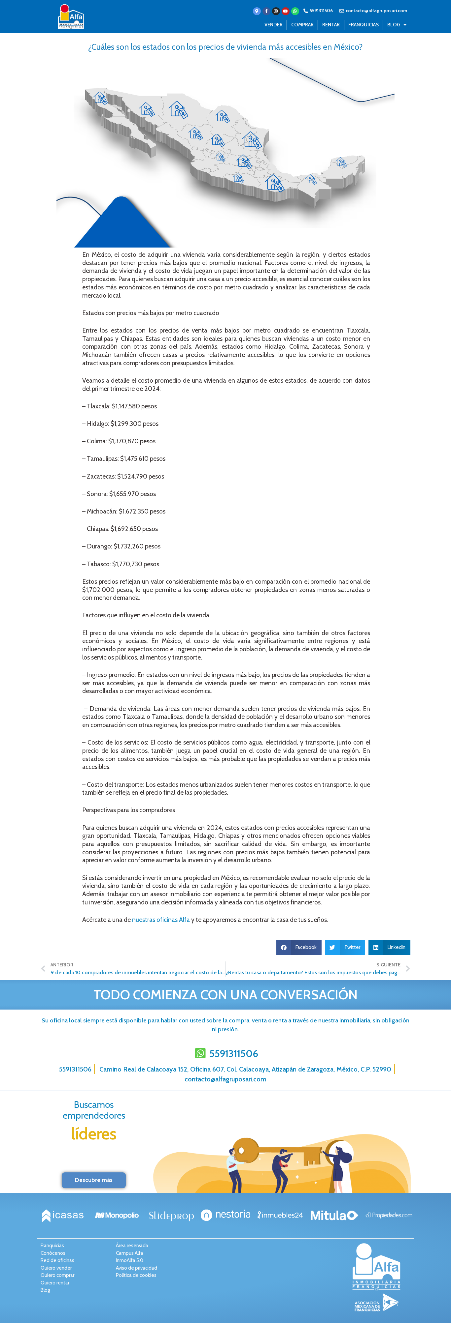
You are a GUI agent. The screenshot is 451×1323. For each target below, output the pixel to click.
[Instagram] (276, 11)
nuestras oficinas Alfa (161, 920)
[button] (299, 947)
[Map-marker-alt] (257, 11)
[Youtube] (286, 11)
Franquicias (363, 25)
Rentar (331, 25)
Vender (273, 25)
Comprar (302, 25)
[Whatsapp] (295, 11)
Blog (393, 25)
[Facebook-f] (266, 11)
